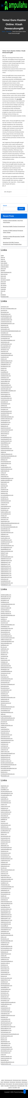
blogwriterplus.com (5, 314)
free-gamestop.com (6, 345)
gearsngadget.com (5, 892)
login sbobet (4, 263)
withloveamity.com (5, 840)
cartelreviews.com (5, 860)
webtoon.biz (4, 405)
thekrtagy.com (4, 1017)
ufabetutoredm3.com (6, 573)
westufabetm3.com (5, 581)
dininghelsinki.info (5, 933)
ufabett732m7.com (5, 980)
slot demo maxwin (5, 279)
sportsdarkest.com (5, 403)
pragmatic (3, 289)
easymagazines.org (6, 506)
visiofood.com (4, 981)
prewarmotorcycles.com (7, 628)
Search (5, 205)
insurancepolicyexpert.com (8, 637)
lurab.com (3, 1054)
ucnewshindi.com (5, 338)
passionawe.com (5, 521)
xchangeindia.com (5, 1019)
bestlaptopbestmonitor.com (8, 706)
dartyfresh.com (4, 827)
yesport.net (3, 368)
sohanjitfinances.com (6, 540)
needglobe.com (5, 517)
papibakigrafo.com (5, 742)
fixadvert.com (4, 617)
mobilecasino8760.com (7, 725)
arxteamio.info (4, 491)
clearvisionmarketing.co (7, 961)
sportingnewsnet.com (6, 411)
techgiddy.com (4, 332)
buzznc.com (4, 1037)
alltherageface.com (6, 1043)
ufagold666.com (5, 987)
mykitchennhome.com (6, 734)
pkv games (3, 285)
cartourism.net (4, 749)
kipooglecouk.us (5, 733)
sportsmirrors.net (5, 424)
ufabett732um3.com (6, 953)
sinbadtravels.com (5, 347)
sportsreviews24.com (6, 441)
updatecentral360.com (6, 480)
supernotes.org (4, 476)
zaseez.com (4, 804)
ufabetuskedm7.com (6, 571)
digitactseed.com (5, 866)
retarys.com (4, 359)
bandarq (3, 270)
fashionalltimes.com (6, 1028)
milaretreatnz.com (5, 660)
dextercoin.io (4, 772)
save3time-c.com (5, 621)
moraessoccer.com (5, 673)
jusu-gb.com (4, 310)
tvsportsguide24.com (6, 439)
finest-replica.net (5, 968)
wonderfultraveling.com (7, 678)
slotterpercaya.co (5, 536)
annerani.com (4, 650)
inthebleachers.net (5, 759)
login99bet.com (5, 789)
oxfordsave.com (5, 377)
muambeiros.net (5, 691)
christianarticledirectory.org (8, 774)
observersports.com (6, 385)
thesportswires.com (6, 407)
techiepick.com (4, 993)
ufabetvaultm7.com (5, 918)
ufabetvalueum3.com (6, 916)
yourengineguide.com (6, 1011)
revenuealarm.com (5, 1052)
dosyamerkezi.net (5, 632)
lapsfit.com (3, 896)
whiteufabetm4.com (6, 929)
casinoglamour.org (5, 770)
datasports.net (4, 426)
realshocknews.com (6, 463)
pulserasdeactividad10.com (8, 753)
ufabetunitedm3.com (6, 568)
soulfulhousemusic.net (6, 541)
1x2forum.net (4, 787)
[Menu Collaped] (2, 5)
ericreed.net (4, 721)
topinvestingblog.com (6, 643)
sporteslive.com (5, 415)
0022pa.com (4, 654)
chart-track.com (5, 677)
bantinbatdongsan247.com (7, 323)
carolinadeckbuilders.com (7, 641)
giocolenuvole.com (5, 836)
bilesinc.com (4, 658)
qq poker (7, 1085)
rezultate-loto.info (5, 905)
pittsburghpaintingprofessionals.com (10, 523)
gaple (2, 255)
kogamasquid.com (5, 766)
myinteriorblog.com (6, 989)
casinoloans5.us (5, 729)
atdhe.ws (3, 714)
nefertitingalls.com (5, 810)
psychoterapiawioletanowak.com (9, 527)
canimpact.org (4, 746)
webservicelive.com (6, 1064)
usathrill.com (4, 1006)
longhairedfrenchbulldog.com (8, 390)
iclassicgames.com (6, 379)
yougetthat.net (4, 372)
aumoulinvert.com (5, 736)
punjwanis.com (5, 306)
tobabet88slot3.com (6, 549)
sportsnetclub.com (5, 373)
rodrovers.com (4, 873)
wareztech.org (4, 351)
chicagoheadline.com (6, 795)
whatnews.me (4, 965)
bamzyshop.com (5, 994)
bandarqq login (5, 296)
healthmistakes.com (6, 467)
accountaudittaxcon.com (7, 495)
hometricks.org (4, 510)
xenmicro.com (4, 823)
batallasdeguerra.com (6, 667)
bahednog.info (4, 325)
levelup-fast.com (5, 897)
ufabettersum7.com (6, 562)
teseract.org (4, 976)
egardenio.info (4, 489)
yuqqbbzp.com (4, 883)
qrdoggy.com (4, 459)
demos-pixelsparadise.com (8, 624)
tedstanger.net (4, 952)
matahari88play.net (6, 396)
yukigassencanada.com (7, 879)
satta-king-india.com (6, 877)
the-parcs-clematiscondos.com (8, 308)
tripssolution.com (5, 875)
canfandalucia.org (5, 1009)
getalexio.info (4, 493)
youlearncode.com (5, 841)
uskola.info (3, 955)
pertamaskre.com (5, 329)
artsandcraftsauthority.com (7, 1062)
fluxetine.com (4, 723)
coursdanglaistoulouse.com (8, 604)
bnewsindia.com (5, 991)
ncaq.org (3, 821)
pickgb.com (4, 465)
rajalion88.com (4, 799)
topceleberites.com (5, 911)
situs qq (3, 257)
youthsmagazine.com (6, 400)
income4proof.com (5, 813)
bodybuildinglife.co (5, 457)
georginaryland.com (6, 708)
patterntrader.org (5, 471)
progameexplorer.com (6, 1047)
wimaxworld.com (5, 682)
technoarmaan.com (6, 1032)
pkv (19, 1087)
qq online (19, 99)
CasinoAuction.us (5, 731)
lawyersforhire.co (5, 392)
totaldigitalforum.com (6, 1030)
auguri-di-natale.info (6, 607)
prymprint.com (4, 497)
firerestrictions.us (5, 688)
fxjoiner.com (4, 1039)
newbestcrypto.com (6, 375)
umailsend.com (5, 357)
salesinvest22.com (5, 974)
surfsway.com (4, 862)
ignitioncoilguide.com (6, 1056)
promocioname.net (5, 680)
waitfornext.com (5, 959)
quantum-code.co (5, 963)
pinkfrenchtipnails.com (6, 418)
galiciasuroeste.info (6, 665)
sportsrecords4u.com (6, 909)
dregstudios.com (5, 669)
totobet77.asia (4, 553)
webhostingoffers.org (6, 849)
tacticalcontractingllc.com (7, 545)
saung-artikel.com (5, 381)
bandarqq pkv (13, 1085)
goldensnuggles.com (6, 362)
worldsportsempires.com (7, 478)
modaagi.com (4, 662)
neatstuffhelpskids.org (6, 671)
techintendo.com (5, 855)
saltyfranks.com (5, 649)
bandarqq (3, 283)
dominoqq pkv (8, 1080)
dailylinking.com (5, 832)
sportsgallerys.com (5, 422)
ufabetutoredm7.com (6, 575)
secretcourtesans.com (6, 791)
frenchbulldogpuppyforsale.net (8, 764)
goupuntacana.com (6, 800)
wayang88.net (4, 925)
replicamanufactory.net (6, 903)
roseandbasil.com (5, 710)
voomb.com (4, 435)
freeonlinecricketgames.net (8, 684)
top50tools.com (5, 645)
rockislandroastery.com (7, 1049)
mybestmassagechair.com (7, 719)
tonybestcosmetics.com (7, 1036)
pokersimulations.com (6, 901)
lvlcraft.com (4, 868)
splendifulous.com (5, 907)
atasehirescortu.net (6, 428)
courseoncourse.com (6, 321)
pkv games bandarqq (18, 1084)
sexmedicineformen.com (7, 532)
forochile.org (4, 675)
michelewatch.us (5, 609)
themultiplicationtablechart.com (9, 768)
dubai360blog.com (5, 443)
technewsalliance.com (6, 948)
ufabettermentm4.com (6, 560)
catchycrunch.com (5, 806)
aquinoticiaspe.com (6, 388)
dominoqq (3, 287)
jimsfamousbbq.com (6, 594)
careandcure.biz (5, 502)
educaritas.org (4, 815)
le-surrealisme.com (6, 634)
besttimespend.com (6, 500)
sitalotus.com (4, 474)
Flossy (22, 1092)
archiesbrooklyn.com (6, 690)
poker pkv (3, 261)
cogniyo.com (4, 504)
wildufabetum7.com (6, 584)
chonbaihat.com (5, 695)
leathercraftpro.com (6, 512)
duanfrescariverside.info (7, 935)
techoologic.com (5, 1000)
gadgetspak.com (5, 890)
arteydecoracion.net (6, 703)
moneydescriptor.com (6, 398)
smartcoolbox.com (5, 538)
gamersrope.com (5, 342)
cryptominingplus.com (6, 387)
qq (1, 293)
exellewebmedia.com (6, 344)
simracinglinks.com (6, 630)
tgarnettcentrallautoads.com (8, 615)
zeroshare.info (4, 656)
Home (3, 31)
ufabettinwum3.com (6, 566)
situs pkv (3, 291)
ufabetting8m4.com (6, 912)
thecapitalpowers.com (6, 547)
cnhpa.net (3, 472)
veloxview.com (4, 579)
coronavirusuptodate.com (7, 886)
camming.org (4, 797)
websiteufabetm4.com (6, 927)
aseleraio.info (4, 485)
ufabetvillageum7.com (6, 920)
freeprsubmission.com (6, 985)
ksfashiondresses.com (6, 469)
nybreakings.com (5, 1013)
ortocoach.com (4, 519)
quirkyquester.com (5, 530)
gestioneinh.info (5, 970)
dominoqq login (17, 1080)
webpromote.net (5, 699)
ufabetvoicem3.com (6, 922)
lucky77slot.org (5, 444)
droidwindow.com (5, 983)
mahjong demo (4, 266)
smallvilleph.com (5, 663)
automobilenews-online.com (8, 1026)
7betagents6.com (5, 884)
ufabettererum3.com (6, 558)
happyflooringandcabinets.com (9, 456)
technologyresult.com (6, 847)
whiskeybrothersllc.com (7, 582)
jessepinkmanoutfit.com (7, 355)
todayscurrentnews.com (7, 551)
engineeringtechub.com (7, 429)
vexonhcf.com (4, 622)
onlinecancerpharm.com (7, 450)
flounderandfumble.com (7, 940)
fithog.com (3, 705)
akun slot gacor (5, 265)
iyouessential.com (5, 838)
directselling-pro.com (6, 1050)
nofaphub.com (4, 808)
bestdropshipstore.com (6, 858)
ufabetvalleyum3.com (6, 577)
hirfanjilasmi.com (5, 508)
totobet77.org (4, 554)
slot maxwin (9, 1084)
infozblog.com (4, 693)
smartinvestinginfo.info (6, 946)
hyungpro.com (4, 409)
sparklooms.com (5, 543)
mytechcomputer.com (6, 1058)
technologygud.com (6, 461)
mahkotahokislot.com (6, 448)
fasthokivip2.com (5, 383)
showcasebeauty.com (6, 635)
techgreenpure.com (6, 856)
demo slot (3, 268)
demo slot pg (4, 274)
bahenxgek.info (5, 327)
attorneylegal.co (5, 433)
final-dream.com (5, 967)
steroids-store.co (5, 701)
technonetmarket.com (6, 950)
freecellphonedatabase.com (8, 340)
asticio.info (3, 487)
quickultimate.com (5, 528)
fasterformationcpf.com (6, 360)
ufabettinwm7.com (5, 564)
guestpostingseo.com (6, 316)
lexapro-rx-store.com (6, 761)
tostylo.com (4, 370)
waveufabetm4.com (6, 924)
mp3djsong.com (5, 602)
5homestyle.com (5, 775)
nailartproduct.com (5, 864)
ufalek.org (3, 452)
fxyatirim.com (4, 843)
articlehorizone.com (6, 881)
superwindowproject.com (7, 740)
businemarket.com (5, 394)
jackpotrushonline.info (6, 336)
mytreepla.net (4, 899)
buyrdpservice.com (5, 366)
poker (2, 1080)
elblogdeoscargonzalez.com (8, 697)
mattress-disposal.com (6, 454)
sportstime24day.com (6, 413)
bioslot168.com (5, 1060)
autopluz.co (4, 619)
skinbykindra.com (5, 1041)
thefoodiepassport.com (6, 738)
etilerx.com (3, 937)
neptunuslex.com (5, 606)
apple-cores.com (5, 751)
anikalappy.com (5, 931)
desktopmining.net (5, 757)
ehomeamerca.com (6, 853)
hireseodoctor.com (5, 894)
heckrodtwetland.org (6, 716)
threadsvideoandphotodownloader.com (11, 331)
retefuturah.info (4, 944)
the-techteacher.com (6, 1024)
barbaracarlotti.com (6, 755)
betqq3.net (3, 727)
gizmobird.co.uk (5, 600)
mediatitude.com (5, 626)
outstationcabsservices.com (8, 1015)
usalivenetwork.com (6, 334)
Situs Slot (8, 31)
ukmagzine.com (5, 349)
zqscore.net (4, 484)
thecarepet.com (5, 312)
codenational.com (5, 1045)
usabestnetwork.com (6, 353)
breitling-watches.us (6, 613)
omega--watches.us (6, 611)
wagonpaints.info (5, 957)
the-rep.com (4, 647)
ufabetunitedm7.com (6, 569)
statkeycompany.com (6, 639)
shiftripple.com (4, 534)
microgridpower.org (6, 513)
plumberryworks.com (6, 525)
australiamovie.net (5, 598)
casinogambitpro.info (6, 317)
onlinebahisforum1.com (7, 793)
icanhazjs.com (4, 744)
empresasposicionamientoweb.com (10, 1034)
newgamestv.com (5, 420)
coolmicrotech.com (5, 1021)
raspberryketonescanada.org (8, 1002)
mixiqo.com (4, 515)
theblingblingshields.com (7, 416)
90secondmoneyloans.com (8, 869)
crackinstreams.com (6, 888)
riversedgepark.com (6, 802)
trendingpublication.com (7, 556)
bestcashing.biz (5, 686)
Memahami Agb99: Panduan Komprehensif (14, 226)
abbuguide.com (5, 845)
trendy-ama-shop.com (6, 978)
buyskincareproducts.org (7, 762)
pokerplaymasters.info (6, 319)
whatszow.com (4, 851)
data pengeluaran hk (6, 272)
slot (5, 191)
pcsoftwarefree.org (5, 830)
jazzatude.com (4, 652)
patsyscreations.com (6, 812)
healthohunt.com (5, 942)
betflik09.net (4, 819)
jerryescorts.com (5, 431)
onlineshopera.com (6, 825)
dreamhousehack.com (6, 1022)
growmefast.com (5, 446)
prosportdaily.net (5, 972)
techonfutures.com (5, 998)
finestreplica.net (5, 939)
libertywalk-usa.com (6, 596)
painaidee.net (4, 401)
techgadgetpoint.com (6, 437)
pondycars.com (5, 996)
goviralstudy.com (5, 747)
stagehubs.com (5, 785)
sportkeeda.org (4, 499)
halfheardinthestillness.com (8, 718)
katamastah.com (5, 482)
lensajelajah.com (5, 817)
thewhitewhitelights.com (7, 712)
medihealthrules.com (6, 1004)
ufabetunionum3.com (6, 914)
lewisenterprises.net (6, 828)
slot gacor (9, 191)
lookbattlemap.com (5, 364)
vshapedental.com (5, 1008)
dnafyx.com (4, 834)
